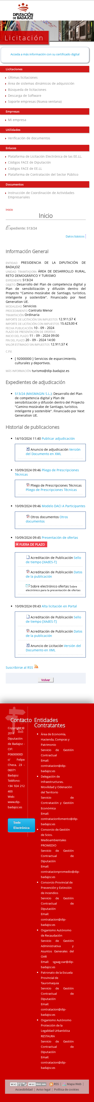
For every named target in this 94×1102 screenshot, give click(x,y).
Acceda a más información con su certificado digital (44, 54)
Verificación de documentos (29, 138)
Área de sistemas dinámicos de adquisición (41, 83)
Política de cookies (66, 1089)
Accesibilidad (24, 1089)
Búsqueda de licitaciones (27, 89)
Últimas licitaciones (23, 77)
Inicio (9, 209)
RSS (56, 1084)
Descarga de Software (24, 95)
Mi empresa (17, 120)
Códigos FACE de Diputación (29, 162)
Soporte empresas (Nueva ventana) (35, 101)
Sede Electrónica (21, 825)
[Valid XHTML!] (18, 1084)
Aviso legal (43, 1089)
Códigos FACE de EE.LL (25, 168)
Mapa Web (73, 1084)
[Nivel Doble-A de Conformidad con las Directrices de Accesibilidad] (37, 1084)
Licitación (24, 37)
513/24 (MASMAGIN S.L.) (33, 393)
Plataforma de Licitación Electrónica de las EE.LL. (45, 156)
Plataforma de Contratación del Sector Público (43, 174)
